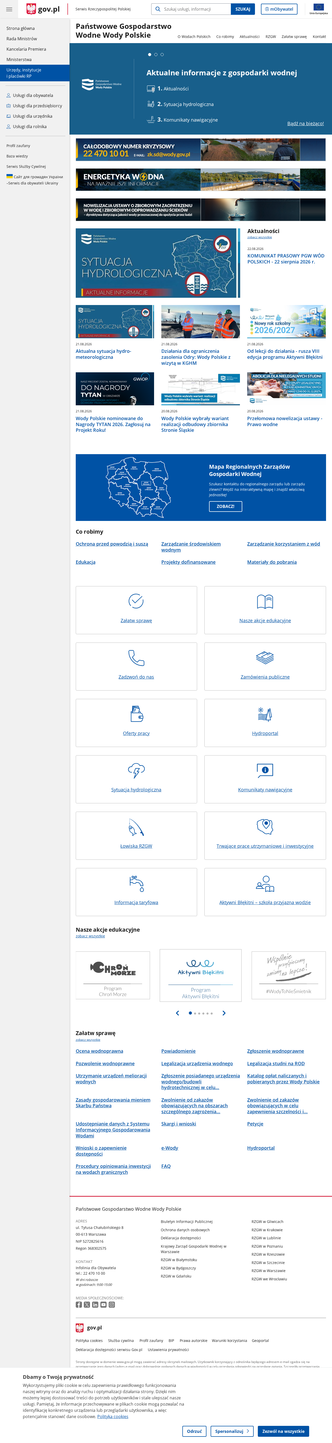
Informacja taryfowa (136, 902)
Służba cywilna (121, 1340)
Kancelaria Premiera (26, 49)
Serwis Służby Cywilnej (26, 166)
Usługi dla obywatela (32, 95)
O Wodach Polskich (194, 36)
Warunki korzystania (229, 1340)
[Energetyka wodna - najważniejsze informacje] (201, 179)
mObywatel (281, 10)
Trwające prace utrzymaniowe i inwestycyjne (265, 846)
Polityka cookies (89, 1340)
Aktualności (250, 36)
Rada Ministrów (21, 39)
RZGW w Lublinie (266, 1237)
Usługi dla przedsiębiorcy (37, 106)
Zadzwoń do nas (136, 677)
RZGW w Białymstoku (179, 1259)
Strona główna (26, 28)
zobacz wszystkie (259, 237)
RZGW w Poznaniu (267, 1246)
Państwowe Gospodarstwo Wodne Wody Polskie (123, 31)
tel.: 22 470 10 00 (90, 1273)
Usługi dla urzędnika (32, 116)
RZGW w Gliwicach (267, 1221)
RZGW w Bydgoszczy (178, 1268)
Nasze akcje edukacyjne (265, 620)
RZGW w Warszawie (269, 1270)
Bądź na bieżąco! (305, 123)
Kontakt (319, 36)
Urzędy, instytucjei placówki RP (23, 73)
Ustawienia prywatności (168, 1349)
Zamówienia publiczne (265, 677)
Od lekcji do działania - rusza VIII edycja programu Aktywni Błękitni (285, 354)
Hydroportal (265, 733)
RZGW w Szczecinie (268, 1262)
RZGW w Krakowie (267, 1229)
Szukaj (243, 9)
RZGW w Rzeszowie (268, 1254)
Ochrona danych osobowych (185, 1229)
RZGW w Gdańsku (176, 1276)
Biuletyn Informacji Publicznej (187, 1221)
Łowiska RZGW (136, 846)
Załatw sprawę (294, 36)
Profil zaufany (18, 145)
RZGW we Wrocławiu (269, 1278)
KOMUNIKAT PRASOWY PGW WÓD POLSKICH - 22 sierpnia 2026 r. (285, 259)
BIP (171, 1340)
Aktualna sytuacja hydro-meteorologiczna (103, 354)
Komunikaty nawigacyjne (265, 789)
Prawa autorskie (194, 1340)
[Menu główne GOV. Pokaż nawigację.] (9, 9)
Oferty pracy (136, 733)
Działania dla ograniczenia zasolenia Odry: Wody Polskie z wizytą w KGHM (196, 357)
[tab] (150, 54)
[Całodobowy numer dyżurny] (201, 149)
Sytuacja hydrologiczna (136, 789)
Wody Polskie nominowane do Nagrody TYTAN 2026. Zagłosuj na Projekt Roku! (113, 424)
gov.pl (94, 1328)
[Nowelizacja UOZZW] (201, 209)
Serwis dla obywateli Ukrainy (34, 180)
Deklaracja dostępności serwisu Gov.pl (109, 1349)
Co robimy (225, 36)
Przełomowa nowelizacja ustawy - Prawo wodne (284, 421)
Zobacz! (225, 506)
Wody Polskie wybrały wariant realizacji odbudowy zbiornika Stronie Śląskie (195, 424)
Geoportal (260, 1340)
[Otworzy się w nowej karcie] (79, 1304)
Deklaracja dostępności (181, 1237)
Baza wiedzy (17, 156)
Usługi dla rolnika (29, 126)
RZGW (271, 36)
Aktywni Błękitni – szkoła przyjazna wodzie (265, 902)
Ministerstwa (19, 59)
